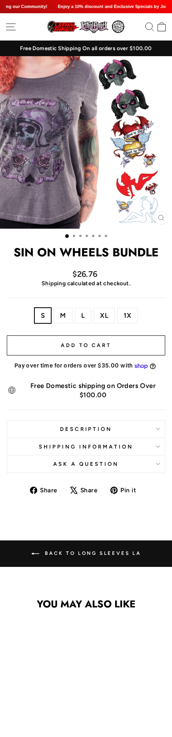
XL (104, 315)
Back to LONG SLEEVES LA (91, 553)
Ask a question (86, 464)
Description (86, 429)
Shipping (54, 283)
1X (127, 315)
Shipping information (86, 446)
